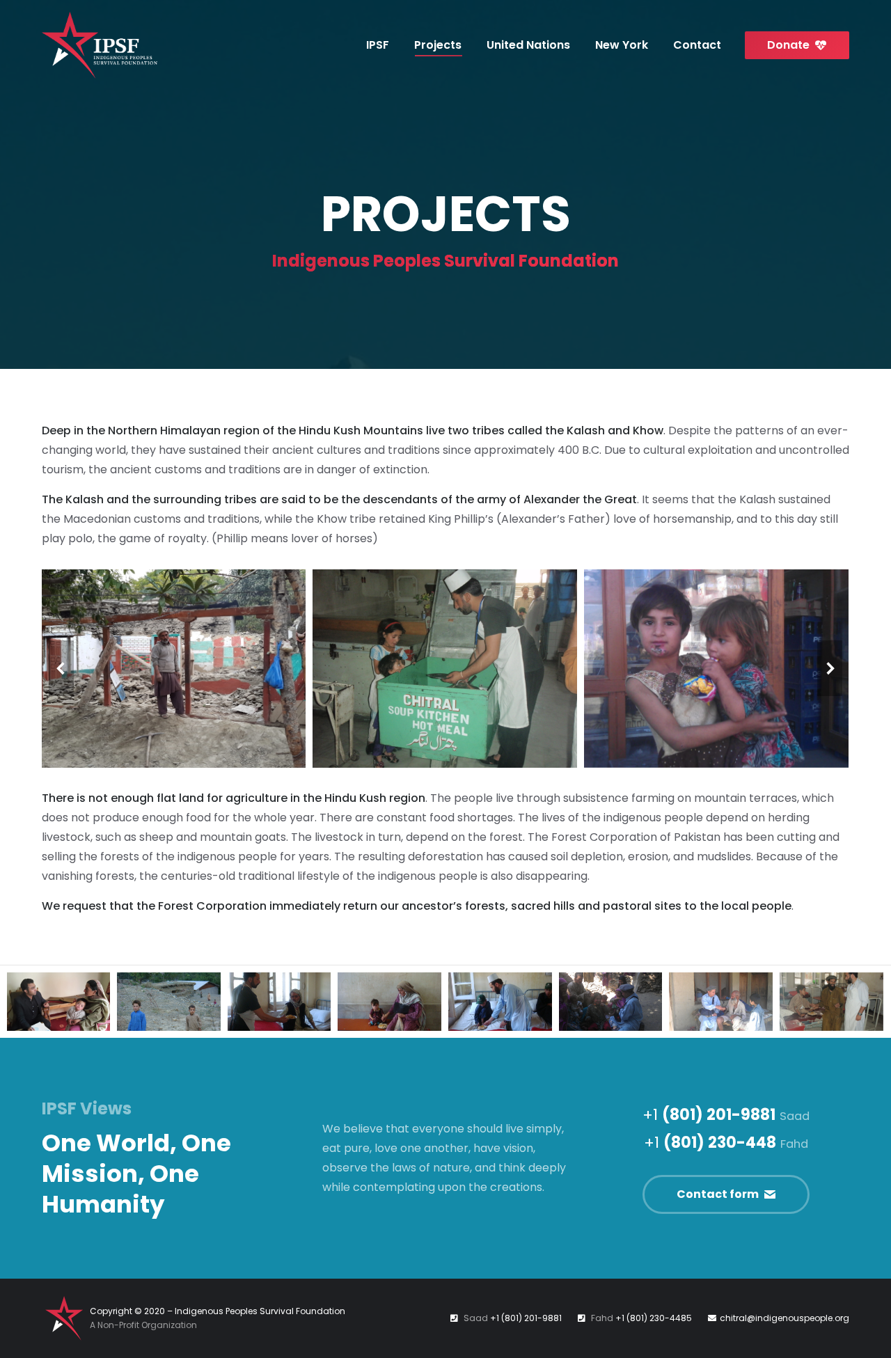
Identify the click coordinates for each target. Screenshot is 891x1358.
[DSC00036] (169, 1001)
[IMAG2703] (721, 1001)
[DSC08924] (279, 1001)
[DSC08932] (389, 1001)
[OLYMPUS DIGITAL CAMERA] (445, 668)
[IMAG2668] (611, 1001)
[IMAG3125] (716, 668)
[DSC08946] (500, 1001)
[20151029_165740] (173, 668)
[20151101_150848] (58, 1001)
